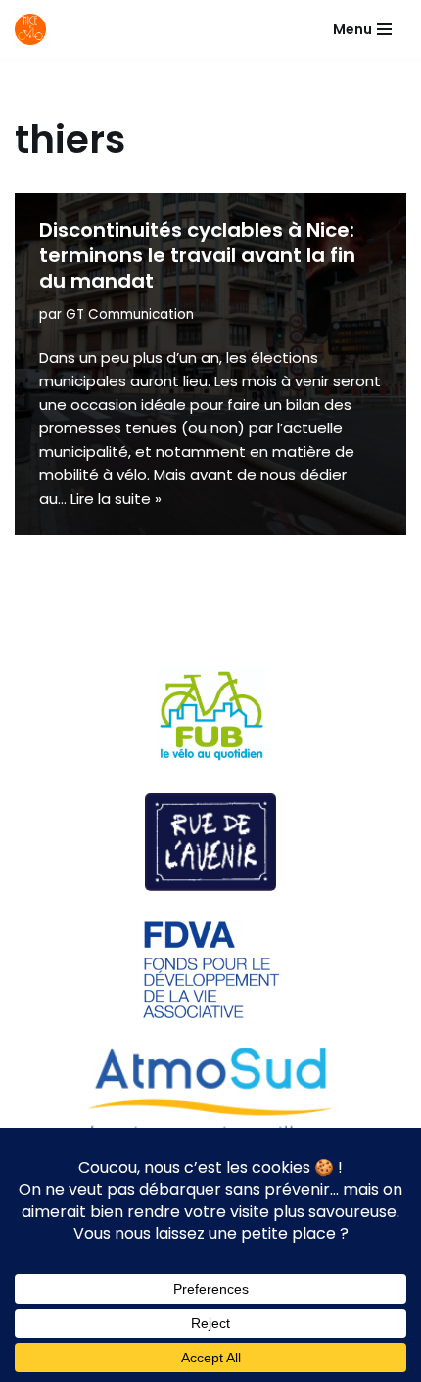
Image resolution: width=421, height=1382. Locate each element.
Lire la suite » (116, 498)
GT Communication (130, 314)
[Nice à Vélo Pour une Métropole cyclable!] (35, 29)
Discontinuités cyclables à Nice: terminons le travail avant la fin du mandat (197, 255)
